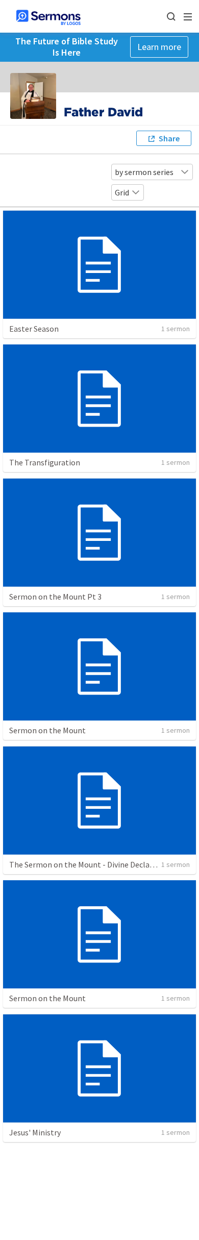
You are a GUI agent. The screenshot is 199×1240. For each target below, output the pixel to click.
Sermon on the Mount (47, 730)
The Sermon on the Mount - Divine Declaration (90, 864)
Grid (122, 192)
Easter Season (34, 329)
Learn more (159, 47)
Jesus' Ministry (35, 1132)
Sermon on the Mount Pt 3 (55, 596)
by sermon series (144, 172)
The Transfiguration (44, 462)
